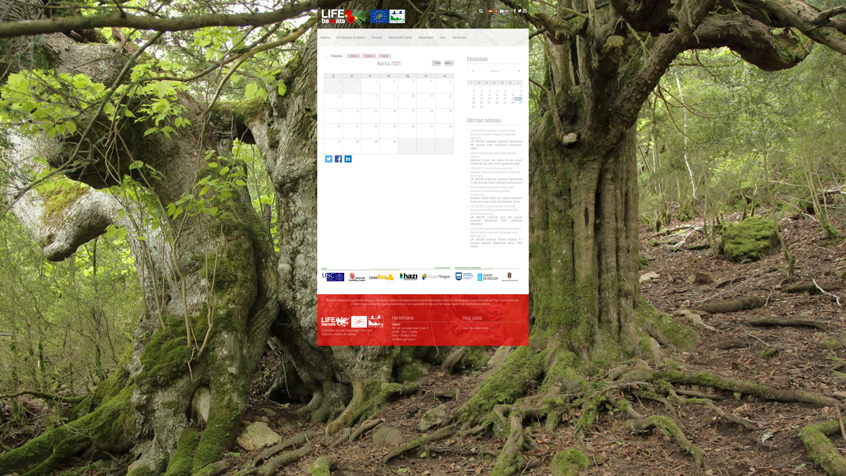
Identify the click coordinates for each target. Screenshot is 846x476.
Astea (354, 56)
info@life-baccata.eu (403, 339)
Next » (448, 63)
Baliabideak (426, 37)
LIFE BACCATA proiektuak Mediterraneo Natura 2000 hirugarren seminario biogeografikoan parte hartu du (495, 232)
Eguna (369, 56)
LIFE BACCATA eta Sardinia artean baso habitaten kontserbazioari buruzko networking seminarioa (495, 172)
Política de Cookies (345, 334)
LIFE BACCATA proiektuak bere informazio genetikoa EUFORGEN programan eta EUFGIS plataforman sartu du (494, 210)
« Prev (437, 63)
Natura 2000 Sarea (400, 37)
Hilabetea (338, 56)
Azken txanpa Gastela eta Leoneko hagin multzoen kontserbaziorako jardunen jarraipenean (492, 191)
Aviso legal (353, 330)
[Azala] (361, 25)
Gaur (443, 37)
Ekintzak (377, 37)
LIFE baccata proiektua (351, 37)
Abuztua (494, 71)
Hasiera (325, 37)
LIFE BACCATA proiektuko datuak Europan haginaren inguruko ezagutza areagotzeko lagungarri (493, 134)
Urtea (384, 56)
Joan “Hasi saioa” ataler (476, 328)
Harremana (460, 37)
